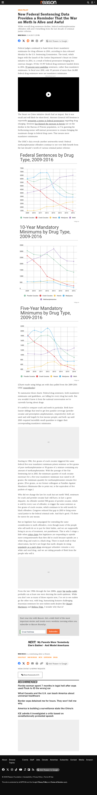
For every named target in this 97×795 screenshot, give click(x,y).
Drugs (55, 657)
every (59, 591)
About (4, 759)
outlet (74, 591)
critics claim (33, 534)
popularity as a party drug (29, 547)
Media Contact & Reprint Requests (31, 669)
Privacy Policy (37, 777)
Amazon (89, 759)
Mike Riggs (22, 35)
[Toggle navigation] (3, 2)
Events (25, 759)
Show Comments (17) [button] (31, 675)
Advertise (54, 759)
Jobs (38, 759)
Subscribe (53, 631)
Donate (45, 759)
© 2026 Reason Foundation (12, 777)
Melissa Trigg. (37, 607)
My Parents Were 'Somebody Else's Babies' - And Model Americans (48, 643)
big (64, 591)
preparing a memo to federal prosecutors (46, 120)
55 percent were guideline (36, 67)
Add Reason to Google (57, 41)
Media (81, 759)
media (68, 591)
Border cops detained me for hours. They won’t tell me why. (47, 702)
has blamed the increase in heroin (50, 124)
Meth (40, 657)
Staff (32, 759)
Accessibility (27, 777)
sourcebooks (28, 388)
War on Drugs (32, 657)
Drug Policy (23, 10)
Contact (73, 759)
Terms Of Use (48, 777)
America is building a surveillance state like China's (45, 708)
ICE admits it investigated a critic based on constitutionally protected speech (41, 714)
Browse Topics (12, 761)
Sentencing (48, 657)
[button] (93, 2)
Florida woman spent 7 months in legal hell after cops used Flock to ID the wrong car (47, 687)
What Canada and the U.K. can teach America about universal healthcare (46, 694)
